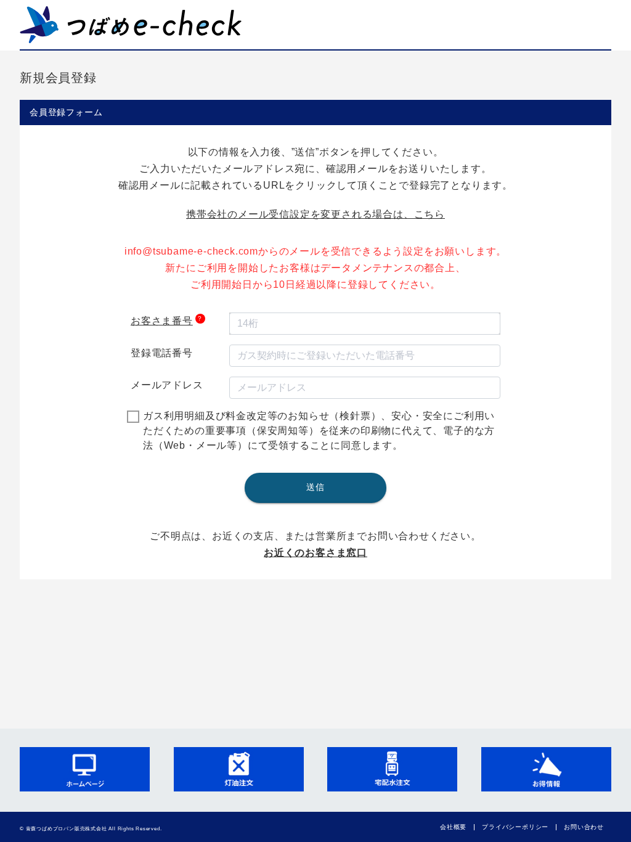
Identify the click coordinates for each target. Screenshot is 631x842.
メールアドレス (167, 385)
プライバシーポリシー (515, 827)
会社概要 (453, 827)
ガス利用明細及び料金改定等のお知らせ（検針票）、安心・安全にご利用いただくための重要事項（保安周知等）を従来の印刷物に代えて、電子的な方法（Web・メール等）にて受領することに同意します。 (319, 431)
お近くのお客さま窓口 (315, 552)
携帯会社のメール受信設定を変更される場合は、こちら (315, 214)
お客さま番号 (162, 321)
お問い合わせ (584, 827)
